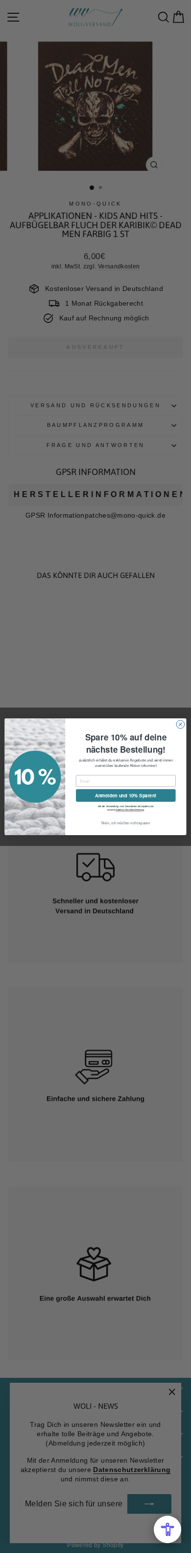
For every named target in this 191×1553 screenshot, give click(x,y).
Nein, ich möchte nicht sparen (125, 822)
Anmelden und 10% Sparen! (126, 794)
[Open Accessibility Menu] (167, 1529)
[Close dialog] (180, 724)
